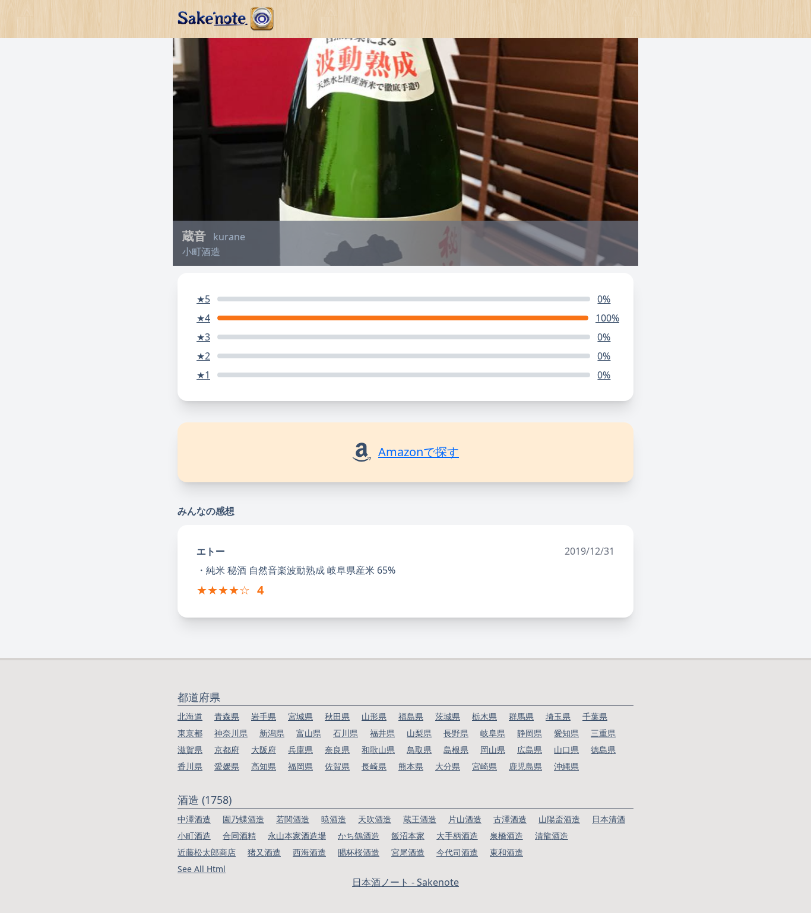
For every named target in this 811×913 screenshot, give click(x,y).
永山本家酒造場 (297, 835)
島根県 (455, 749)
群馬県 (521, 716)
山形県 (374, 716)
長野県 (455, 733)
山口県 (566, 749)
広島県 (529, 749)
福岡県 (300, 766)
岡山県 (492, 749)
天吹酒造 (374, 819)
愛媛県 (226, 766)
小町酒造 (194, 835)
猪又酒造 (264, 852)
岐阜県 (492, 733)
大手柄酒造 (457, 835)
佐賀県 (337, 766)
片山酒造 (464, 819)
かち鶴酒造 (358, 835)
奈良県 (337, 749)
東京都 (190, 733)
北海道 (190, 716)
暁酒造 (333, 819)
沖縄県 (566, 766)
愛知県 (566, 733)
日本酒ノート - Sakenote (405, 882)
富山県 (308, 733)
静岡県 (529, 733)
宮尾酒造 (407, 852)
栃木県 (484, 716)
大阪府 (263, 749)
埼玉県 (558, 716)
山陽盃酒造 (559, 819)
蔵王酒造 (419, 819)
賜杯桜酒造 (358, 852)
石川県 (345, 733)
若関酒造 (292, 819)
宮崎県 (484, 766)
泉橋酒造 (506, 835)
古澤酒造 (510, 819)
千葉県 (594, 716)
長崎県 (374, 766)
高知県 (263, 766)
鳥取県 (419, 749)
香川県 (190, 766)
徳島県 (603, 749)
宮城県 (300, 716)
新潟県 (271, 733)
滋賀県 (190, 749)
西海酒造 (309, 852)
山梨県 (419, 733)
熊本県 (410, 766)
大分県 (447, 766)
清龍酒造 (551, 835)
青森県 (226, 716)
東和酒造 (506, 852)
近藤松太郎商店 (207, 852)
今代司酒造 (457, 852)
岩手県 (263, 716)
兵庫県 (300, 749)
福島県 (410, 716)
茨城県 (447, 716)
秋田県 (337, 716)
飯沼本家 (407, 835)
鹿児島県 (525, 766)
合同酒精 (239, 835)
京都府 (226, 749)
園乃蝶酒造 (243, 819)
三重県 (603, 733)
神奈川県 (231, 733)
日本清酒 (608, 819)
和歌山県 (378, 749)
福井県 (382, 733)
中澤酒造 (194, 819)
